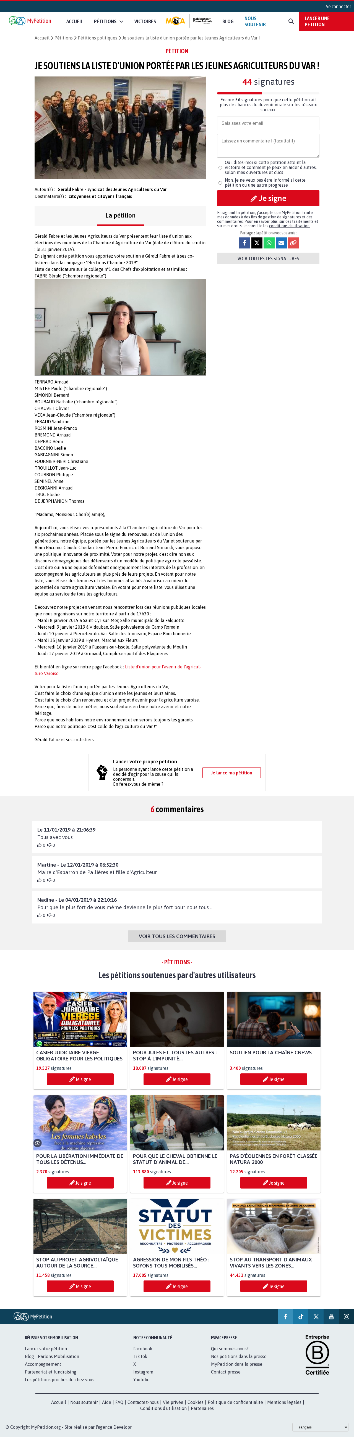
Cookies (196, 1402)
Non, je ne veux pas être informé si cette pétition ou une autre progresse (265, 182)
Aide (106, 1402)
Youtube (141, 1379)
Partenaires (202, 1408)
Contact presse (226, 1371)
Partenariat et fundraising (50, 1371)
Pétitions (63, 37)
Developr (122, 1427)
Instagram (143, 1371)
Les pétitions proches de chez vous (59, 1379)
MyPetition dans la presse (236, 1364)
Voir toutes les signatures (268, 258)
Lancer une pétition (317, 21)
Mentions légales (284, 1402)
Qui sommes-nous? (230, 1348)
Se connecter (338, 6)
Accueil (74, 21)
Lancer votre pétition (46, 1348)
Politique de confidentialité (235, 1402)
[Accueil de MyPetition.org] (30, 21)
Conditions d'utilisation (163, 1408)
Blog (227, 21)
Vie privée (173, 1402)
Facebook (142, 1348)
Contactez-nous (143, 1402)
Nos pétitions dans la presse (239, 1356)
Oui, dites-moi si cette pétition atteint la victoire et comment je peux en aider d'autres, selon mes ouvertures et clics (271, 167)
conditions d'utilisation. (289, 226)
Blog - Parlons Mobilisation (52, 1356)
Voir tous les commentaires (177, 936)
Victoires (145, 21)
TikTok (140, 1356)
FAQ (119, 1402)
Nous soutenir (255, 21)
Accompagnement (43, 1364)
